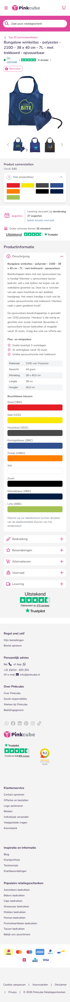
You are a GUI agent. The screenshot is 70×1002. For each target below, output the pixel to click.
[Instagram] (32, 723)
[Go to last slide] (8, 145)
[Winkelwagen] (64, 8)
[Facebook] (13, 723)
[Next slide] (61, 145)
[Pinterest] (26, 723)
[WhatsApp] (6, 723)
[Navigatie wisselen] (6, 8)
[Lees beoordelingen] (39, 59)
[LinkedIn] (19, 723)
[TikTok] (39, 723)
